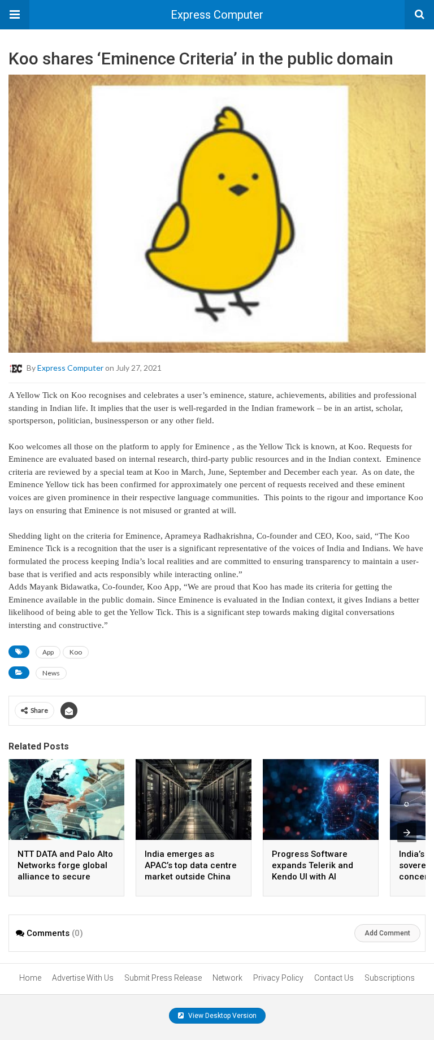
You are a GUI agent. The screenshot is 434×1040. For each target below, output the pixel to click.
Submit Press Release (163, 977)
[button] (14, 14)
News (51, 673)
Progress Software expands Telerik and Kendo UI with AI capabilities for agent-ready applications (317, 876)
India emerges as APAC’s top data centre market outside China (191, 865)
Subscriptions (389, 977)
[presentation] (406, 832)
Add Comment (387, 933)
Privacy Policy (278, 977)
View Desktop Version (221, 1016)
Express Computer (217, 14)
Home (30, 977)
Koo (76, 652)
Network (227, 977)
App (48, 652)
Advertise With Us (83, 977)
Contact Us (334, 977)
